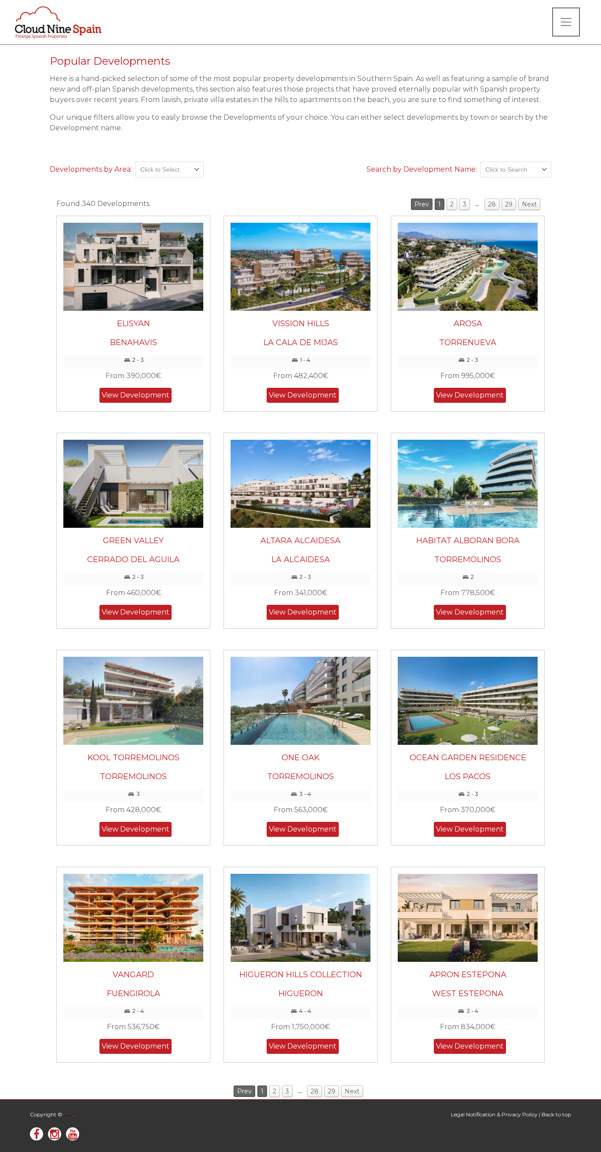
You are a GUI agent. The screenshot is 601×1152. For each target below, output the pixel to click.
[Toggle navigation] (566, 22)
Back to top (556, 1114)
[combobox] (170, 169)
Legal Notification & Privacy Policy (494, 1114)
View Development (135, 395)
